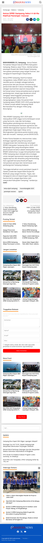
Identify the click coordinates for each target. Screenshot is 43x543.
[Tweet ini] (31, 19)
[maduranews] (22, 2)
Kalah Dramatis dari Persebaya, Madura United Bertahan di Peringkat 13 (22, 518)
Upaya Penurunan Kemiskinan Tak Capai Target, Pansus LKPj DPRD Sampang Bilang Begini (11, 231)
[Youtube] (25, 200)
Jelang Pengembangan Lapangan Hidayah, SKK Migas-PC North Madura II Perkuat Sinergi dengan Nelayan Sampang (31, 300)
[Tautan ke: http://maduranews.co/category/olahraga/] (39, 468)
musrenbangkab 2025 (27, 188)
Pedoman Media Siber (8, 540)
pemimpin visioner (10, 191)
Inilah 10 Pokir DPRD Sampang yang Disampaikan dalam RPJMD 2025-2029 (33, 209)
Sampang (10, 20)
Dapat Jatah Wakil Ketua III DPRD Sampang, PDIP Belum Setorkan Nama (30, 237)
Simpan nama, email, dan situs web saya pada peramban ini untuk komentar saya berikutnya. (19, 345)
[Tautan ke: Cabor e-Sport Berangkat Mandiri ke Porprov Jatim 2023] (21, 482)
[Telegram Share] (34, 19)
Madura (5, 20)
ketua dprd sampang (10, 188)
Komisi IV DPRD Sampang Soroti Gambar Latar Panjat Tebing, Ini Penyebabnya (21, 507)
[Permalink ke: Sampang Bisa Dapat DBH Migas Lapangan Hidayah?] (12, 258)
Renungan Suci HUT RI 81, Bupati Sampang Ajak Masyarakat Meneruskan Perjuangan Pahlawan (30, 266)
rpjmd (20, 191)
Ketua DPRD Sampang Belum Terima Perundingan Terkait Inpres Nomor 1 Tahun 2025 (31, 231)
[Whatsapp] (38, 19)
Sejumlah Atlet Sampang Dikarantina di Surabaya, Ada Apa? (23, 502)
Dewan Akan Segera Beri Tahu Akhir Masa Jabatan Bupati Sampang (30, 243)
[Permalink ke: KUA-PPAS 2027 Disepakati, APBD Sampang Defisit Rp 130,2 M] (12, 292)
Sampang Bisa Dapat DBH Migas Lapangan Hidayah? (11, 266)
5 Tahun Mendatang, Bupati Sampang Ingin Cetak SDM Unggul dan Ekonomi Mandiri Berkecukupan (10, 210)
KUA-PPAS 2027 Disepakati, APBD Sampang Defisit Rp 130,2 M (11, 300)
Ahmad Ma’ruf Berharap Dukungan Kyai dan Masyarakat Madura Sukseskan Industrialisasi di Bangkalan (11, 283)
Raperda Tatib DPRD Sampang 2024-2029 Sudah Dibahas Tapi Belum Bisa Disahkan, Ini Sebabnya (12, 237)
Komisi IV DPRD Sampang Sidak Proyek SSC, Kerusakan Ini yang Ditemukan (20, 513)
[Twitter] (21, 200)
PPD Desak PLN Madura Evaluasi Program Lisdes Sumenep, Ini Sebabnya (30, 283)
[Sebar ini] (27, 19)
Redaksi (25, 538)
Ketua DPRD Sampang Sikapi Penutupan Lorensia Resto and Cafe (12, 243)
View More (21, 417)
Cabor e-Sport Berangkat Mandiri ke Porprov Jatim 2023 (21, 496)
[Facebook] (17, 200)
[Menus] (3, 2)
